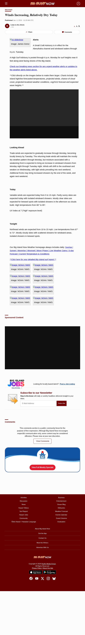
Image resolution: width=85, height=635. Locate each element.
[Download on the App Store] (35, 572)
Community (24, 518)
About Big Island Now (42, 529)
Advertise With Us (42, 547)
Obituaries (61, 508)
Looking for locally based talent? (54, 384)
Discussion (23, 501)
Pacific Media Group (49, 564)
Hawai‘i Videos (23, 508)
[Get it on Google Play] (49, 572)
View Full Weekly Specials (42, 467)
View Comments (42, 441)
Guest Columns (61, 518)
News (24, 504)
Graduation (61, 522)
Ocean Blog (61, 504)
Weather (8, 10)
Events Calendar (61, 515)
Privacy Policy (37, 568)
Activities (24, 497)
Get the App (42, 533)
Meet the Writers (42, 543)
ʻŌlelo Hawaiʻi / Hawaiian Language (23, 522)
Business (61, 497)
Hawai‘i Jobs (23, 515)
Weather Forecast (61, 511)
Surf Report (24, 511)
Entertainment (61, 501)
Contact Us (42, 538)
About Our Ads (48, 568)
